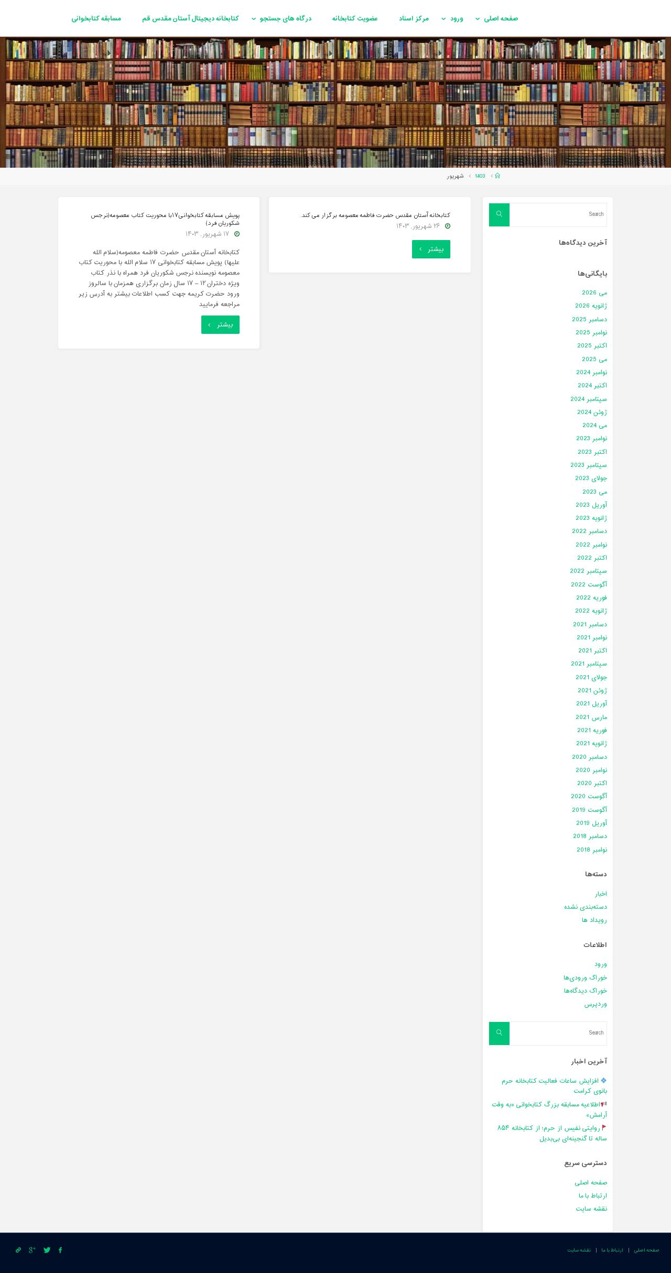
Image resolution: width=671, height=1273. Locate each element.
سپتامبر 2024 (588, 399)
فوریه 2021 (592, 730)
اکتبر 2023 (592, 452)
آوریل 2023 (591, 505)
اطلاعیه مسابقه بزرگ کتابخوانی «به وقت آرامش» (549, 1110)
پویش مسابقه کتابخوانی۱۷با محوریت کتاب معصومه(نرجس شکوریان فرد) (165, 219)
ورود (600, 964)
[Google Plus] (32, 1250)
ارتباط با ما (593, 1196)
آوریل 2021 (591, 704)
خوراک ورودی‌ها (585, 978)
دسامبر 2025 (589, 319)
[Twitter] (47, 1250)
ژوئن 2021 (592, 691)
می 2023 (594, 492)
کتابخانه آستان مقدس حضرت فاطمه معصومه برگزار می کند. (375, 215)
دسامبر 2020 (589, 757)
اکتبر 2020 (592, 783)
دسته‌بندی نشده (585, 907)
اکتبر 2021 (592, 651)
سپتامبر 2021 (589, 664)
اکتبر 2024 (592, 385)
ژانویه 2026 (591, 306)
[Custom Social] (18, 1250)
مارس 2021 (591, 717)
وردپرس (595, 1004)
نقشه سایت (591, 1209)
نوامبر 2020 (591, 770)
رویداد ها (594, 920)
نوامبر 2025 (591, 333)
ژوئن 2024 (592, 412)
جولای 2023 (591, 478)
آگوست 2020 (589, 796)
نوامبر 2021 (592, 638)
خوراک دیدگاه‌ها (585, 991)
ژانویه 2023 (591, 518)
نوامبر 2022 (591, 545)
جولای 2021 (591, 677)
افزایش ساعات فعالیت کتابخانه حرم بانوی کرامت (554, 1086)
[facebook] (60, 1250)
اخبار (600, 894)
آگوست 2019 (589, 810)
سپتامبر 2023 (588, 465)
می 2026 (594, 293)
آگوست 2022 (589, 585)
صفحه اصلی (591, 1183)
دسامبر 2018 (590, 836)
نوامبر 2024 (591, 372)
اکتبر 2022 (592, 558)
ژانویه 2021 (591, 743)
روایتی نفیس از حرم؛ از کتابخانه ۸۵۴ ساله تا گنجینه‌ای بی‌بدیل (552, 1133)
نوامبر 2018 (592, 850)
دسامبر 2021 (590, 624)
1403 (479, 176)
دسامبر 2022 (589, 531)
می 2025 (594, 359)
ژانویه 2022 (591, 611)
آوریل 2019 (591, 823)
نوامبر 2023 (591, 438)
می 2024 (594, 425)
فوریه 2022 (591, 598)
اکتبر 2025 (592, 346)
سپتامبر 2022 (588, 571)
